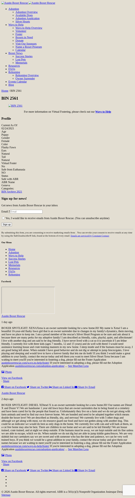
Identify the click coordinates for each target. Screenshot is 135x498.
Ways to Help (16, 255)
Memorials (14, 265)
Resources (14, 268)
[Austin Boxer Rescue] (28, 2)
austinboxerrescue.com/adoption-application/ (40, 365)
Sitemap (5, 494)
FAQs (11, 271)
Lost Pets (13, 261)
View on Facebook (11, 377)
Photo (8, 371)
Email (5, 211)
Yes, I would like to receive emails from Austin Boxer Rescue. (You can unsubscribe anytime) (57, 218)
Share (6, 381)
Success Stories (16, 258)
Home (4, 90)
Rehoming (14, 274)
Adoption (13, 252)
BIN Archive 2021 (11, 191)
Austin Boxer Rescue (13, 316)
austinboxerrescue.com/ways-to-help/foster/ (25, 362)
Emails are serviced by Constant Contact (90, 235)
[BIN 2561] (15, 105)
